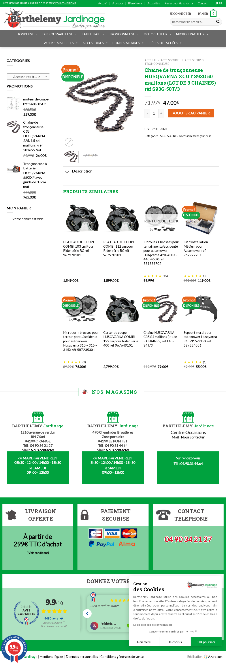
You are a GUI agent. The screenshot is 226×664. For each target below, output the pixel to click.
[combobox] (28, 76)
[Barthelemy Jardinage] (54, 18)
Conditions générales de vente (122, 656)
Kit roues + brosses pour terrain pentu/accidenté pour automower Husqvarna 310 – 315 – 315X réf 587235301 (81, 341)
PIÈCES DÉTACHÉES (163, 43)
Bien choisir (135, 3)
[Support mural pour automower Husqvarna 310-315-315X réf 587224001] (201, 309)
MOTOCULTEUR (155, 34)
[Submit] (218, 22)
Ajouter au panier (191, 113)
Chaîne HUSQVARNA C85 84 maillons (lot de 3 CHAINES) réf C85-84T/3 (160, 338)
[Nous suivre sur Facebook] (212, 3)
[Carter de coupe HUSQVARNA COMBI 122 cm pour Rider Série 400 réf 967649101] (121, 309)
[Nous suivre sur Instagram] (216, 3)
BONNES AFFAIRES (126, 43)
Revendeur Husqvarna (179, 3)
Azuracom (215, 656)
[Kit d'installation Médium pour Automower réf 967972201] (201, 218)
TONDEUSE (25, 34)
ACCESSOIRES (93, 43)
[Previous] (70, 103)
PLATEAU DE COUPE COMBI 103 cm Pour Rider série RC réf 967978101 (79, 248)
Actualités (153, 3)
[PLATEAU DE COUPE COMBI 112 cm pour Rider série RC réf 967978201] (121, 218)
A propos (117, 3)
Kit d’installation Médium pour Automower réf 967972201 (196, 248)
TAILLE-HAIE (91, 34)
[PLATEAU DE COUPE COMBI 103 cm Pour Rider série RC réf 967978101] (81, 218)
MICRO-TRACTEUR (190, 34)
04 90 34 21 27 (188, 539)
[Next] (131, 103)
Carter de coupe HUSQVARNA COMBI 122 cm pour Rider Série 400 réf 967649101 (120, 338)
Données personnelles (82, 656)
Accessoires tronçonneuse (195, 136)
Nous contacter (42, 450)
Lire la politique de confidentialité (152, 624)
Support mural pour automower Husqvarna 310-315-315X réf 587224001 (200, 338)
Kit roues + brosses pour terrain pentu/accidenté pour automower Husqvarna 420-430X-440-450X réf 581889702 (161, 252)
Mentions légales (52, 656)
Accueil (102, 3)
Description (82, 171)
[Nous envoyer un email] (220, 3)
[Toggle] (67, 172)
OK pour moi (206, 642)
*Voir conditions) (38, 553)
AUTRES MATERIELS (59, 43)
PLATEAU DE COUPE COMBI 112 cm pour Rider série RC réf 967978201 (119, 248)
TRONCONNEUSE (122, 34)
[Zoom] (69, 142)
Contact (202, 3)
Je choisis (175, 642)
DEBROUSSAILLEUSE (58, 34)
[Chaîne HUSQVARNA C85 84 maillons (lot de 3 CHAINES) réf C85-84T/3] (161, 308)
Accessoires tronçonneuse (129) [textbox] (28, 77)
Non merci (144, 642)
